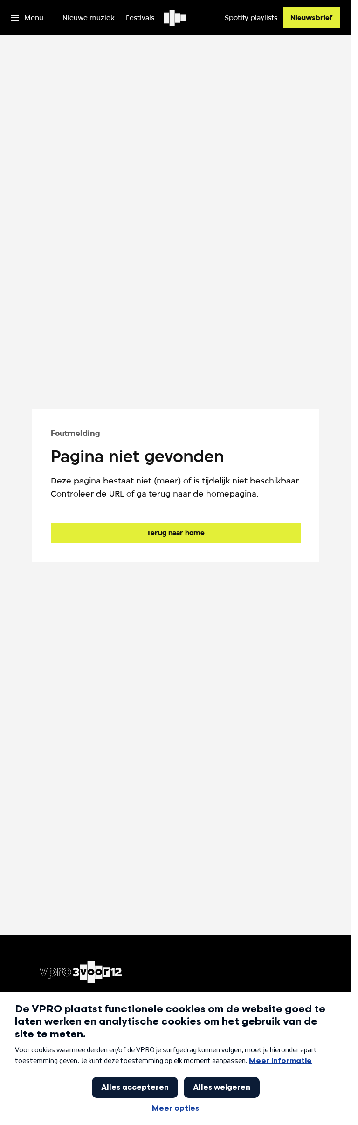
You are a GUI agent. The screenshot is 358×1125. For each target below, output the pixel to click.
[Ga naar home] (175, 17)
